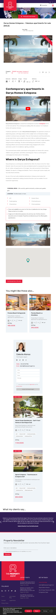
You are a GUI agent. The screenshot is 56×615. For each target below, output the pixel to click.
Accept (28, 611)
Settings (45, 611)
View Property (16, 307)
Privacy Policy (4, 603)
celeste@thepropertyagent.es (27, 366)
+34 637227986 (43, 582)
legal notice (32, 384)
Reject (36, 611)
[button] (29, 262)
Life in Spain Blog (12, 597)
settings (4, 613)
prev (8, 304)
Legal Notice (12, 600)
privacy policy (19, 386)
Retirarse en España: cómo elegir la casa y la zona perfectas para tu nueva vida (27, 589)
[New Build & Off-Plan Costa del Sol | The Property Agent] (10, 10)
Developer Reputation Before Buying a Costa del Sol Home (27, 582)
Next (49, 50)
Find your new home (29, 16)
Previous (6, 50)
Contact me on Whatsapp (40, 72)
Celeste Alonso (46, 587)
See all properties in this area (14, 281)
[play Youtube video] (28, 108)
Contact (3, 600)
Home (2, 596)
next (49, 304)
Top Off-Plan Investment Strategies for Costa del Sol (27, 595)
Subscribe (7, 554)
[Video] (28, 234)
